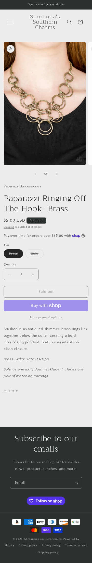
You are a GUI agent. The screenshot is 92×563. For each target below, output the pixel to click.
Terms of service (76, 545)
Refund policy (28, 545)
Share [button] (13, 390)
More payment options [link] (46, 317)
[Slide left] (35, 174)
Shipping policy (48, 552)
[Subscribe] (76, 482)
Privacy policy (51, 545)
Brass (16, 254)
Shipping (9, 227)
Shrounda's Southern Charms (43, 539)
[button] (9, 22)
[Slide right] (57, 174)
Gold (37, 254)
